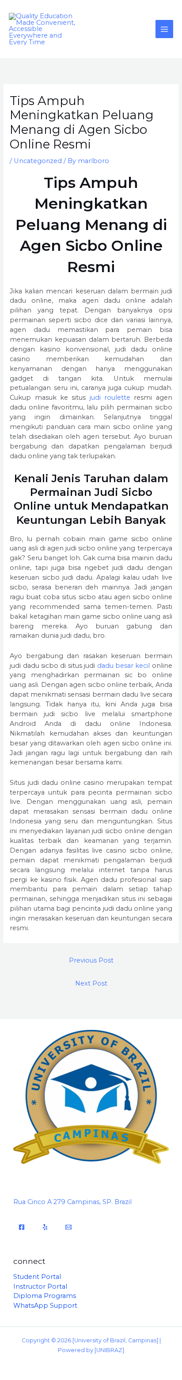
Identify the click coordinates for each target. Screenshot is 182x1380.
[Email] (68, 1227)
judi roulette (110, 398)
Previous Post (91, 960)
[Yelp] (45, 1227)
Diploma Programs (44, 1296)
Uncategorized (38, 161)
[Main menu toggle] (164, 29)
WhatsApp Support (45, 1306)
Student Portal (37, 1277)
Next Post (91, 983)
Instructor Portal (40, 1286)
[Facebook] (21, 1227)
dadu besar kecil (123, 666)
